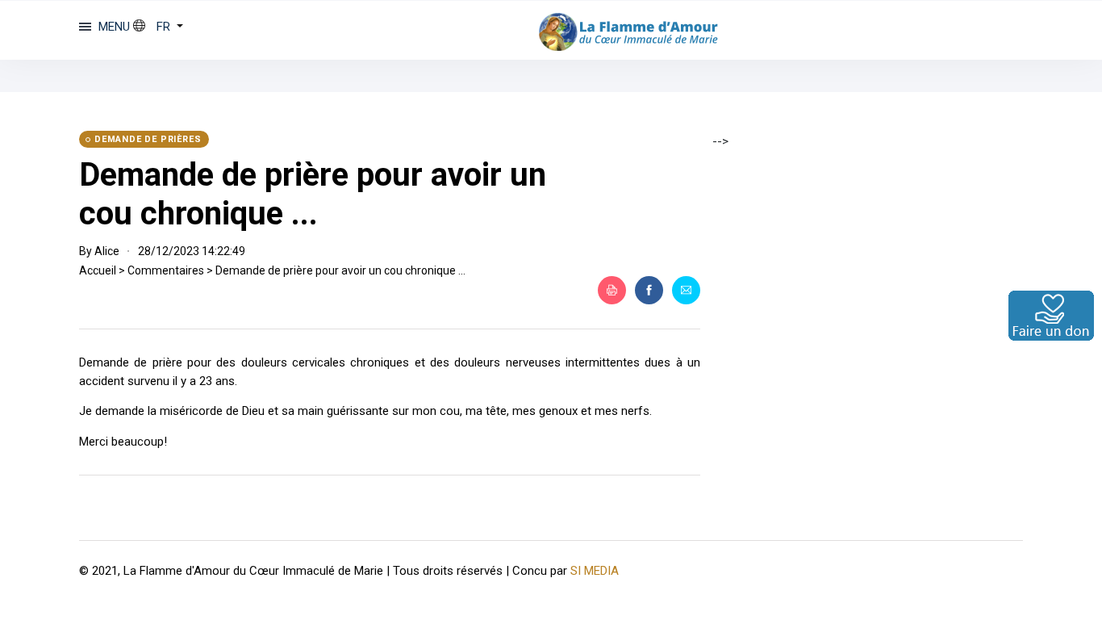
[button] (158, 26)
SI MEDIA (594, 570)
